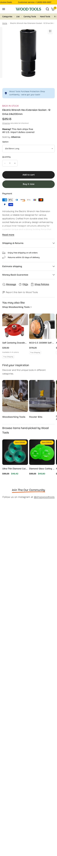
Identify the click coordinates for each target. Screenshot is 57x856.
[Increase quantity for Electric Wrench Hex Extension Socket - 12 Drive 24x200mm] (14, 163)
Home (4, 23)
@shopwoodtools (44, 497)
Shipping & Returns (12, 243)
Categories (7, 16)
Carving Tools (30, 16)
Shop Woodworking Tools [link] (16, 307)
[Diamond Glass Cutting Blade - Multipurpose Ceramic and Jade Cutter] (42, 452)
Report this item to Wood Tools (21, 292)
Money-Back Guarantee (15, 274)
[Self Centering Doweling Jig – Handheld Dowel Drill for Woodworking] (15, 326)
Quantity (6, 157)
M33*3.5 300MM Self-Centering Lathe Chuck (42, 342)
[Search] (47, 9)
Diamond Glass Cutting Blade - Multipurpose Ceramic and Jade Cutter (42, 468)
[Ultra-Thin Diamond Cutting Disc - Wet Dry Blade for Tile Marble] (15, 452)
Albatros (15, 137)
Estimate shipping (12, 266)
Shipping (6, 123)
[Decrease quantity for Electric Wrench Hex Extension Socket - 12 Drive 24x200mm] (4, 163)
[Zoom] (50, 31)
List (18, 16)
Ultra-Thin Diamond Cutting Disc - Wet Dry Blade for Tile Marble (15, 468)
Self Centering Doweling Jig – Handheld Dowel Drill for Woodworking (15, 342)
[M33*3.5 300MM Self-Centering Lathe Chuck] (42, 326)
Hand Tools (45, 16)
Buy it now (28, 184)
